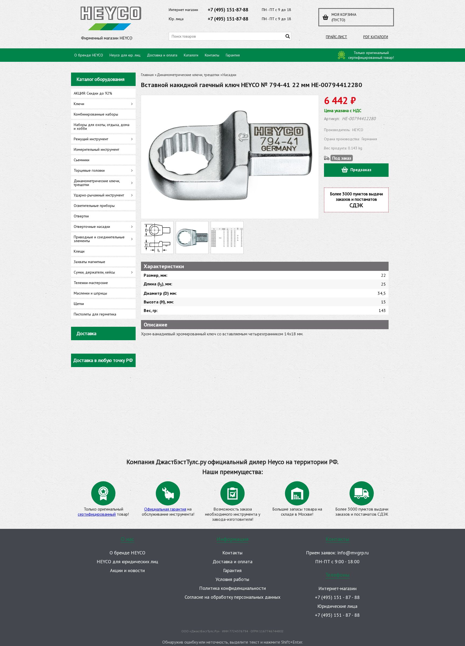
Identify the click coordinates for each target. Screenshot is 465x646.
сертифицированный (97, 514)
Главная (147, 74)
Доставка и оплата (162, 55)
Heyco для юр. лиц (125, 55)
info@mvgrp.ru (353, 553)
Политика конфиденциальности (232, 588)
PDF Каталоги (375, 36)
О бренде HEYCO (88, 55)
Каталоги (191, 55)
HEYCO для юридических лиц (127, 561)
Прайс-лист (336, 36)
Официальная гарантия (165, 509)
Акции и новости (127, 570)
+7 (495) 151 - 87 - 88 (337, 597)
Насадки (229, 74)
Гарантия (233, 55)
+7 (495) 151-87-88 (228, 9)
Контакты (212, 55)
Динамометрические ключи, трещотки (188, 74)
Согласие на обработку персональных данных (232, 597)
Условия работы (232, 579)
